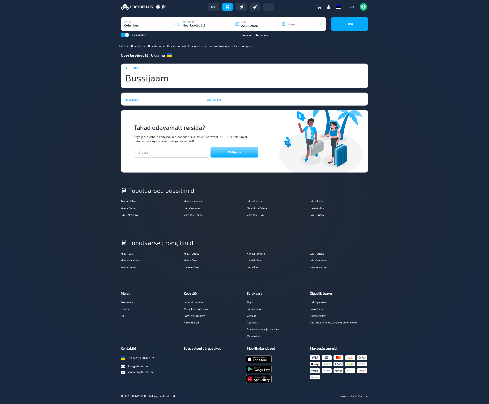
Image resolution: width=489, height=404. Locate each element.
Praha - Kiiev (128, 201)
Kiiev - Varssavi (193, 201)
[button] (268, 7)
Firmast (125, 308)
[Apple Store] (158, 7)
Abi (123, 315)
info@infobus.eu (138, 366)
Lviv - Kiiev (253, 267)
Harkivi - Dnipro (256, 253)
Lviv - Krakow (255, 201)
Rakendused (191, 322)
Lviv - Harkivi (317, 214)
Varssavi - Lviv (255, 214)
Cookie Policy (317, 315)
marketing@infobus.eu (141, 371)
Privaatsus (316, 308)
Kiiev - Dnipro (191, 260)
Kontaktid (128, 348)
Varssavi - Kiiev (193, 214)
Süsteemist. (128, 302)
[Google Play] (163, 7)
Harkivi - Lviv (317, 208)
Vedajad (252, 315)
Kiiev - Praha (128, 208)
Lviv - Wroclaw (129, 214)
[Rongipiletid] (241, 7)
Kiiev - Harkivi (129, 267)
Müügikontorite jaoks (197, 308)
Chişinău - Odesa (257, 208)
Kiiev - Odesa (191, 253)
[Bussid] (227, 7)
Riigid (250, 302)
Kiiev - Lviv (127, 253)
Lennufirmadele (193, 302)
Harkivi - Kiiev (192, 267)
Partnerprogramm (194, 315)
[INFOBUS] (137, 7)
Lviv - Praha (317, 201)
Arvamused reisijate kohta (263, 329)
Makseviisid (254, 336)
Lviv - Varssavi (192, 208)
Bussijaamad (254, 308)
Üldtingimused (318, 302)
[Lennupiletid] (255, 7)
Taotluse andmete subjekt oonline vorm (334, 322)
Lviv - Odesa (317, 253)
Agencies (252, 322)
